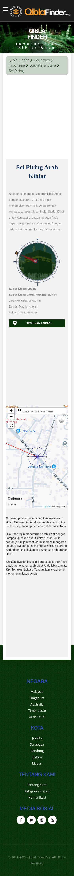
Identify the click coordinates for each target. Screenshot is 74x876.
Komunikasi (37, 797)
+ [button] (11, 410)
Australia (37, 704)
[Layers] (61, 420)
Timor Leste (37, 710)
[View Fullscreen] (11, 425)
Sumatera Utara (43, 65)
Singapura (37, 698)
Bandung (37, 751)
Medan (37, 763)
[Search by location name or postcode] (20, 411)
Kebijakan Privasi (37, 791)
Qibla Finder (19, 60)
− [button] (11, 416)
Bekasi (37, 757)
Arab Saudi (37, 717)
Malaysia (37, 691)
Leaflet (46, 506)
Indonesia (17, 65)
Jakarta (37, 738)
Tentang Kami (37, 785)
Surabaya (37, 744)
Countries (42, 60)
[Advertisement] (37, 118)
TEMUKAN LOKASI (39, 323)
